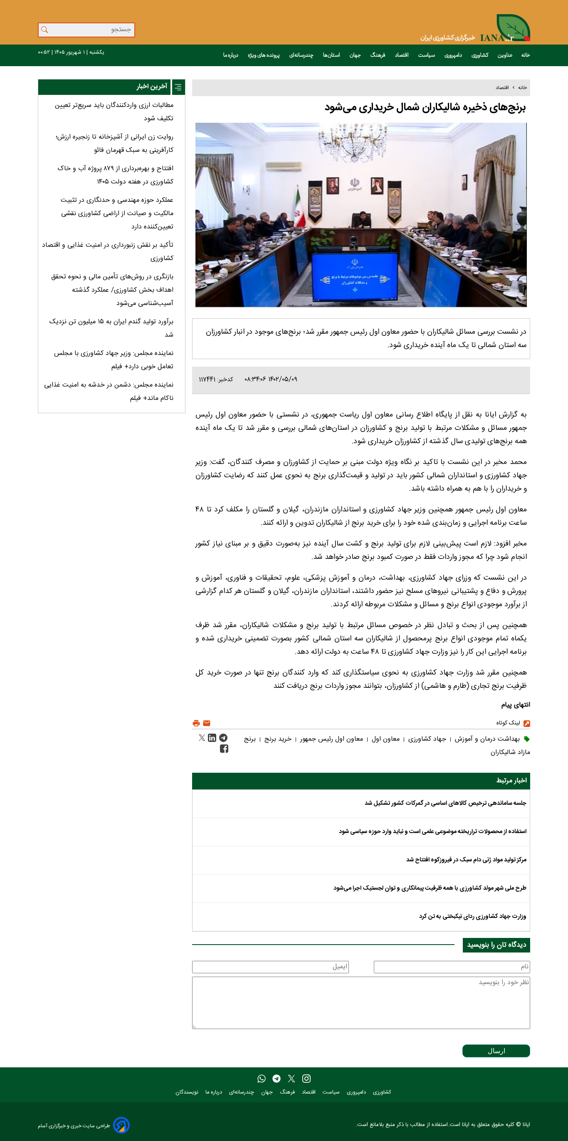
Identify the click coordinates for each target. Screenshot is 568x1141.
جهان (356, 55)
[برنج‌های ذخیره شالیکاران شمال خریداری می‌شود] (222, 738)
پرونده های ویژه (264, 55)
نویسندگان (187, 1092)
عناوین (505, 55)
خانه (525, 55)
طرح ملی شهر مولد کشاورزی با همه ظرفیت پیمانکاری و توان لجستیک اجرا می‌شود (429, 888)
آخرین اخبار (152, 86)
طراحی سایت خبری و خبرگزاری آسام (74, 1126)
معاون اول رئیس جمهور (330, 739)
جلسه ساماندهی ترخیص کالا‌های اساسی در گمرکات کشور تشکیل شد (445, 804)
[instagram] (306, 1079)
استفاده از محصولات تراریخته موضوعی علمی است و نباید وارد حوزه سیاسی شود (432, 832)
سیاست (427, 55)
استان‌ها (332, 55)
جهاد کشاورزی (426, 739)
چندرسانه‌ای (301, 55)
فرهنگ (378, 55)
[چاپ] (196, 723)
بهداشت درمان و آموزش (486, 739)
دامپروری (454, 55)
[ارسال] (205, 723)
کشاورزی (480, 55)
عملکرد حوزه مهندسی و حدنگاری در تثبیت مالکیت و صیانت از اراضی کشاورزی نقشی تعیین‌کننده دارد (117, 214)
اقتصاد (402, 55)
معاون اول (385, 739)
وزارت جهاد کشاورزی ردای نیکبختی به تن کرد (472, 917)
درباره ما (231, 55)
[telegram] (276, 1079)
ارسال (496, 1050)
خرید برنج (276, 739)
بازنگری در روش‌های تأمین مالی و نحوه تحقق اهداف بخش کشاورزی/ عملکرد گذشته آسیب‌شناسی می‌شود (112, 290)
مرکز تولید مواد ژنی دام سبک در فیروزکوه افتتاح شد (466, 860)
